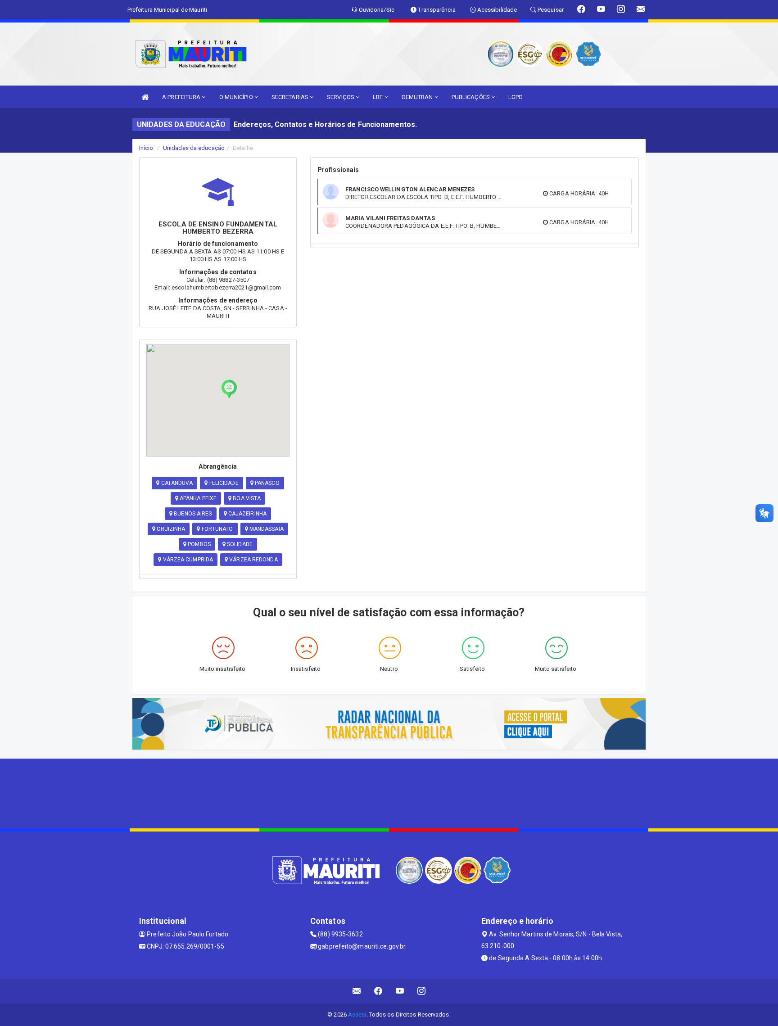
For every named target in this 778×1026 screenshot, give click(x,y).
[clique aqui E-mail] (357, 991)
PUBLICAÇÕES (471, 97)
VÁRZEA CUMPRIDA (187, 559)
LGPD (515, 97)
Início (146, 148)
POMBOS (198, 544)
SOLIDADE (239, 544)
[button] (229, 389)
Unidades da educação (194, 148)
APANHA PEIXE (197, 498)
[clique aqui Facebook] (378, 991)
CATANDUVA (176, 483)
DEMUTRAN (418, 97)
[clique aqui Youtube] (400, 991)
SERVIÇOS (341, 97)
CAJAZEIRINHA (247, 514)
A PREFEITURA (182, 97)
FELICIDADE (223, 483)
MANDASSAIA (266, 529)
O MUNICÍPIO (236, 97)
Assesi (357, 1014)
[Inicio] (145, 97)
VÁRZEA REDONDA (253, 559)
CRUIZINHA (170, 529)
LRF (378, 97)
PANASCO (266, 483)
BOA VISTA (246, 498)
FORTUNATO (216, 529)
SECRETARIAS (290, 97)
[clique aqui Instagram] (422, 991)
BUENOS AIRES (192, 514)
